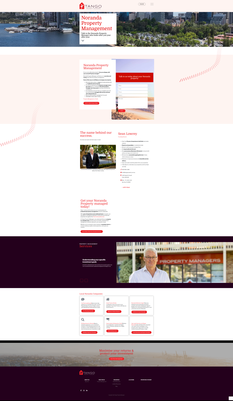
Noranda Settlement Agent (137, 303)
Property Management (101, 381)
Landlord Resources (116, 384)
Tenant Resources (116, 381)
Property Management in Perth (90, 99)
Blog (116, 386)
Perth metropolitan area (98, 216)
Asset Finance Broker (111, 303)
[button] (81, 280)
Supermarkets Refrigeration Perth (114, 323)
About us (87, 381)
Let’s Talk (126, 187)
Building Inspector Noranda (87, 323)
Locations (131, 379)
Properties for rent (146, 379)
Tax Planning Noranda (86, 303)
